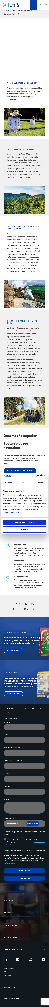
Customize (23, 529)
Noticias (6, 972)
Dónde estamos (9, 968)
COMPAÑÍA (8, 786)
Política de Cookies (9, 987)
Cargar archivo (9, 818)
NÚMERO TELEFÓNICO (12, 748)
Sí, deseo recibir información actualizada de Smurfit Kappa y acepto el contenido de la (24, 841)
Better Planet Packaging (19, 471)
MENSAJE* (7, 799)
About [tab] (40, 483)
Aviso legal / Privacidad (11, 991)
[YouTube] (43, 959)
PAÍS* (6, 735)
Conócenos (7, 975)
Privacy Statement (11, 512)
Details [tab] (24, 483)
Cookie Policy (30, 509)
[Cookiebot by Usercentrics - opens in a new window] (35, 476)
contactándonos (10, 863)
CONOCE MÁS (13, 651)
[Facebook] (17, 959)
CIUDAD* (7, 773)
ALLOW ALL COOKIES (24, 522)
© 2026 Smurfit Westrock (12, 999)
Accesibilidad (8, 984)
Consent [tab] (8, 483)
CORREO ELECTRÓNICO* (13, 760)
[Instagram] (30, 959)
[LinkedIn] (5, 959)
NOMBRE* (7, 722)
